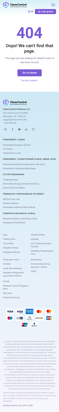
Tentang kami (9, 239)
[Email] (33, 129)
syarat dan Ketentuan (12, 268)
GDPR (33, 271)
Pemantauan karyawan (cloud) (16, 145)
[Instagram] (5, 129)
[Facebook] (12, 129)
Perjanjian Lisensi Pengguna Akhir (15, 287)
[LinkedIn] (26, 129)
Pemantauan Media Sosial (19, 213)
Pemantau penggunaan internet (24, 194)
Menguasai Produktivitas (14, 222)
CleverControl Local (12, 153)
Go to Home (29, 72)
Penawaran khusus (11, 297)
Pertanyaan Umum (11, 259)
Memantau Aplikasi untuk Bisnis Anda (20, 218)
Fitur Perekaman (13, 174)
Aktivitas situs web (11, 199)
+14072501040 (9, 123)
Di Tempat (7, 149)
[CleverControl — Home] (26, 5)
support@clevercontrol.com (14, 120)
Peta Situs (7, 293)
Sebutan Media (38, 235)
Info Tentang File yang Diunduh (41, 245)
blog (5, 235)
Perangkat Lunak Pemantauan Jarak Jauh (29, 159)
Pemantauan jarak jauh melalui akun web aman (24, 164)
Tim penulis (8, 243)
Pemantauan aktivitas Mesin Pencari (19, 207)
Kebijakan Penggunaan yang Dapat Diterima (13, 274)
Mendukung (36, 259)
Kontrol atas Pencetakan (14, 188)
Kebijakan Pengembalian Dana (42, 252)
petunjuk (35, 239)
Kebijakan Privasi (10, 248)
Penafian (7, 264)
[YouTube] (19, 129)
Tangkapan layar (10, 179)
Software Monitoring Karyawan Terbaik (40, 265)
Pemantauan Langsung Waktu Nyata (19, 168)
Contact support (29, 80)
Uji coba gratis (45, 11)
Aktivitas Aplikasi (10, 203)
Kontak (6, 281)
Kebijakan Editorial (11, 252)
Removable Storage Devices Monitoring (21, 184)
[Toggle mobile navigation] (53, 5)
